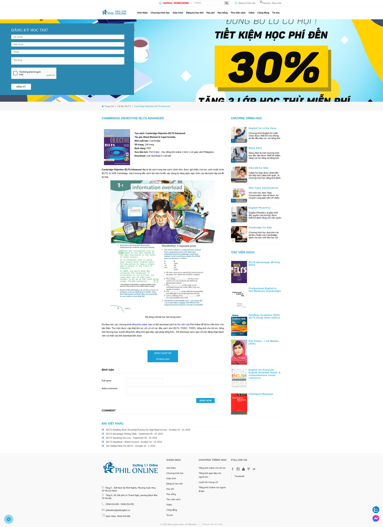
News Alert (255, 148)
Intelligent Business (261, 394)
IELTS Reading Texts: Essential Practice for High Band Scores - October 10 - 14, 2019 (148, 429)
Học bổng (223, 12)
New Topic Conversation (263, 188)
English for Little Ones (262, 128)
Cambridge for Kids (260, 227)
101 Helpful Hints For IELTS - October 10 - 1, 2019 (130, 446)
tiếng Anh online (139, 324)
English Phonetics (260, 207)
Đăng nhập (276, 3)
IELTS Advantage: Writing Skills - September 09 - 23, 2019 (134, 433)
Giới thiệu (142, 12)
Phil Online (154, 152)
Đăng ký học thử (194, 12)
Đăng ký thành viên (247, 3)
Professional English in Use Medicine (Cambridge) (265, 289)
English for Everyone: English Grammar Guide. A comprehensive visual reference (265, 374)
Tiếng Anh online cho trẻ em (212, 468)
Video (251, 12)
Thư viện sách (238, 12)
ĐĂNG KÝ (21, 87)
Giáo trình (178, 12)
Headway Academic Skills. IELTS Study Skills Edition (265, 316)
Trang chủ (109, 106)
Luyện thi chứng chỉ (208, 482)
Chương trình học (160, 12)
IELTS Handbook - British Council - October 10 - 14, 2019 (134, 442)
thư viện (181, 324)
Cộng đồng (263, 12)
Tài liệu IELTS (124, 106)
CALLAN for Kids (259, 168)
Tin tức (276, 12)
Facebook (239, 476)
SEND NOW (205, 400)
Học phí (210, 12)
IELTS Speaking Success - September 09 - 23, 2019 (131, 438)
